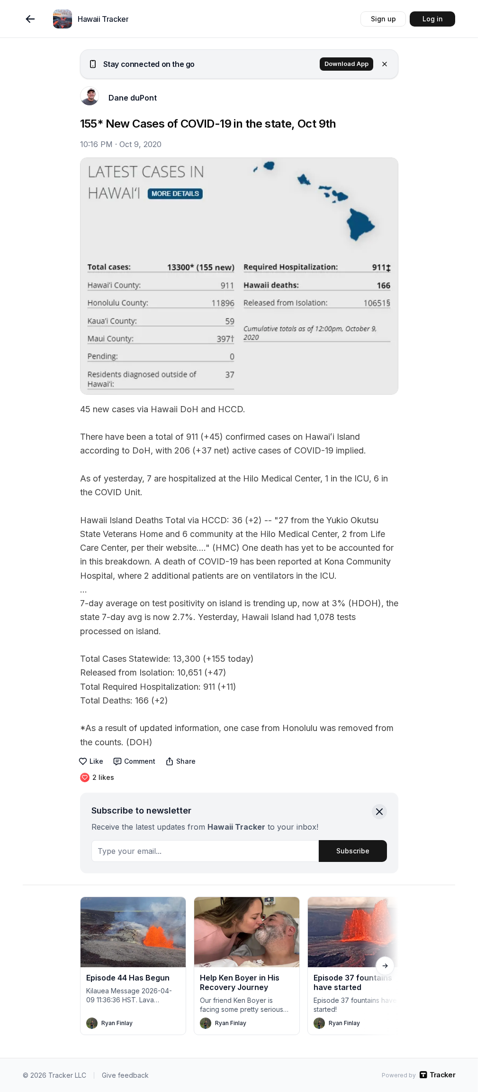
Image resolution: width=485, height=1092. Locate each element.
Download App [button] (346, 63)
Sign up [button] (383, 19)
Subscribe (352, 851)
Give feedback (125, 1075)
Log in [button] (432, 19)
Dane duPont (132, 97)
